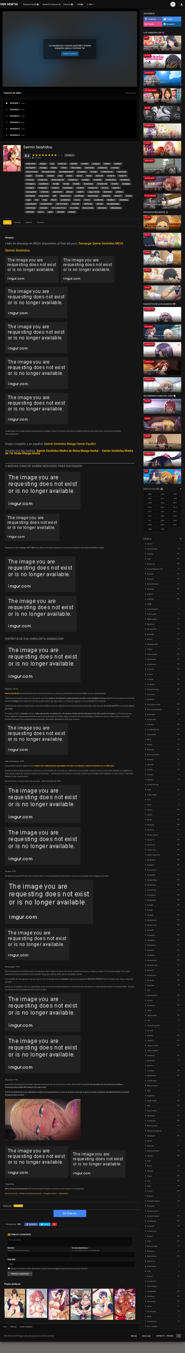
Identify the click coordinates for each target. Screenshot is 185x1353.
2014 (175, 507)
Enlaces (17, 222)
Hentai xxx (30, 180)
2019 (150, 503)
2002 (175, 525)
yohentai (72, 212)
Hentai (89, 176)
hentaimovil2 (102, 184)
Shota (149, 1306)
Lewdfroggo (152, 1081)
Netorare (118, 196)
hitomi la (105, 188)
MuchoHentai (93, 196)
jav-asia (150, 1030)
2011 (175, 512)
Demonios (151, 694)
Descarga (18, 1206)
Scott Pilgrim (152, 1286)
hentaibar (85, 180)
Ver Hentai (74, 208)
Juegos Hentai (93, 192)
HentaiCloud (151, 870)
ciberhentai (89, 168)
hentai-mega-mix (58, 180)
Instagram (170, 24)
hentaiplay (126, 184)
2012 (162, 512)
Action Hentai (152, 549)
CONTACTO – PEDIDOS (164, 1336)
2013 (150, 512)
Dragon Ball (151, 719)
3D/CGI (150, 544)
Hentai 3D (99, 176)
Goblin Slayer (152, 795)
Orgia (45, 200)
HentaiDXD (97, 180)
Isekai (149, 1010)
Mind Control (65, 196)
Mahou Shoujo (152, 1086)
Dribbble (150, 24)
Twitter (170, 19)
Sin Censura (151, 1311)
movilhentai (79, 196)
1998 (150, 529)
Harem (79, 176)
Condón (150, 674)
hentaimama (88, 184)
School (87, 200)
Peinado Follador (153, 1201)
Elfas (149, 739)
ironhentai (44, 192)
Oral (36, 200)
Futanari (150, 780)
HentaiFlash (125, 180)
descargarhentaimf (66, 172)
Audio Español (152, 609)
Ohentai (150, 1171)
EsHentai (39, 176)
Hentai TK (122, 176)
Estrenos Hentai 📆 (31, 4)
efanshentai (122, 172)
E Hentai (94, 172)
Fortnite (150, 775)
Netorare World (153, 1151)
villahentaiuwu (116, 208)
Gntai (60, 176)
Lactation (119, 192)
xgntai (50, 212)
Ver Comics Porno (59, 208)
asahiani (107, 164)
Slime (149, 1316)
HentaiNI (115, 184)
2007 (150, 520)
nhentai (128, 196)
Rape (149, 1241)
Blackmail (150, 624)
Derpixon (150, 699)
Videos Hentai (88, 208)
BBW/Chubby (152, 619)
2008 (175, 516)
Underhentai (30, 208)
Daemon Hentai (31, 172)
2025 (150, 494)
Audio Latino (151, 614)
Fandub (150, 770)
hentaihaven (43, 184)
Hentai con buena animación (30, 1193)
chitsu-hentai (76, 168)
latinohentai (30, 196)
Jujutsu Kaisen (152, 1050)
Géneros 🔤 (68, 4)
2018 (162, 503)
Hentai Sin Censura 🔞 (52, 4)
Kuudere (150, 1066)
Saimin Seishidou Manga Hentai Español (70, 444)
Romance (150, 1251)
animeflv (74, 164)
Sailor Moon (151, 1266)
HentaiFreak (151, 890)
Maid (149, 1091)
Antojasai (96, 164)
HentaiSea (151, 955)
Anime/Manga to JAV (155, 569)
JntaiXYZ (80, 192)
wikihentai (29, 212)
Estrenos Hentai (153, 755)
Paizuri (53, 200)
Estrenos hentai (11, 1193)
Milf (54, 196)
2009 (162, 516)
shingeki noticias (50, 1193)
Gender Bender (153, 785)
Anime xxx (62, 164)
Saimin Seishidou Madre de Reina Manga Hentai (67, 451)
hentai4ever (73, 180)
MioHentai (151, 1116)
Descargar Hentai (48, 172)
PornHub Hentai (153, 1216)
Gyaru (149, 805)
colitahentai (102, 168)
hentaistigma (67, 188)
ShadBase (111, 200)
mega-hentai (43, 196)
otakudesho (63, 1193)
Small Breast (151, 1321)
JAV (148, 1020)
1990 (162, 529)
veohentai (43, 208)
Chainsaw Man (152, 644)
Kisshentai (107, 192)
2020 (175, 498)
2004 (150, 525)
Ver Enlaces (69, 1213)
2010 (150, 516)
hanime (69, 176)
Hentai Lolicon (152, 835)
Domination (82, 172)
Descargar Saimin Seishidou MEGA (101, 243)
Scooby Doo (151, 1281)
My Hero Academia (154, 1131)
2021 (162, 498)
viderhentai (102, 208)
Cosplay (150, 679)
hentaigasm (30, 184)
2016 (150, 507)
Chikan (63, 168)
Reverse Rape (152, 1246)
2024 (162, 494)
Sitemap (134, 1336)
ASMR (149, 604)
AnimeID (85, 164)
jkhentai (69, 192)
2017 (175, 503)
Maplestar (151, 1096)
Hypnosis (116, 188)
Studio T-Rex (30, 164)
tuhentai (100, 204)
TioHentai (75, 204)
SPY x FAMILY (152, 1326)
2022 (150, 498)
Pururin (77, 200)
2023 (175, 494)
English (28, 176)
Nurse (149, 1166)
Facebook (152, 19)
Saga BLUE (151, 1261)
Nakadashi (106, 196)
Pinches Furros (153, 1211)
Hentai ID (111, 176)
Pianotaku (151, 1206)
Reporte (40, 222)
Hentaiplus (30, 188)
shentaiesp (124, 200)
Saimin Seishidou (17, 250)
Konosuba (151, 1061)
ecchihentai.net (107, 172)
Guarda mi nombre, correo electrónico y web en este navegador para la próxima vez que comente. (49, 1269)
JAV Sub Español (153, 1025)
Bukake (54, 168)
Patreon (150, 1196)
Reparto (29, 222)
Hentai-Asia (42, 180)
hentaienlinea (111, 180)
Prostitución (151, 1231)
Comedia (150, 669)
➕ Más (90, 4)
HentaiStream (152, 965)
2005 (175, 520)
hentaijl (66, 184)
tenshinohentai (46, 204)
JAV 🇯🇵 (80, 4)
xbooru (40, 212)
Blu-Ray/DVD (30, 168)
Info (7, 222)
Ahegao (43, 164)
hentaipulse (43, 188)
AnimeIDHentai (152, 584)
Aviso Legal (146, 1336)
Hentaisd (55, 188)
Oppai (28, 200)
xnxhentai (60, 212)
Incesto (150, 1000)
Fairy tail (150, 765)
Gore (149, 800)
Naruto (149, 1141)
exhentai (50, 176)
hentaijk (56, 184)
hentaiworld (93, 188)
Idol (148, 990)
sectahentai (98, 200)
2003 (162, 525)
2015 (162, 507)
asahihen (118, 164)
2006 (162, 520)
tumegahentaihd (113, 204)
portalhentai (65, 200)
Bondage (43, 168)
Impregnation (31, 192)
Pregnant (150, 1226)
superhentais (31, 204)
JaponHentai (57, 192)
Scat (149, 1271)
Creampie (115, 168)
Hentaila (76, 184)
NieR (149, 1161)
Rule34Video (152, 1256)
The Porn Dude (61, 204)
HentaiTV (80, 188)
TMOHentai (88, 204)
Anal (52, 164)
